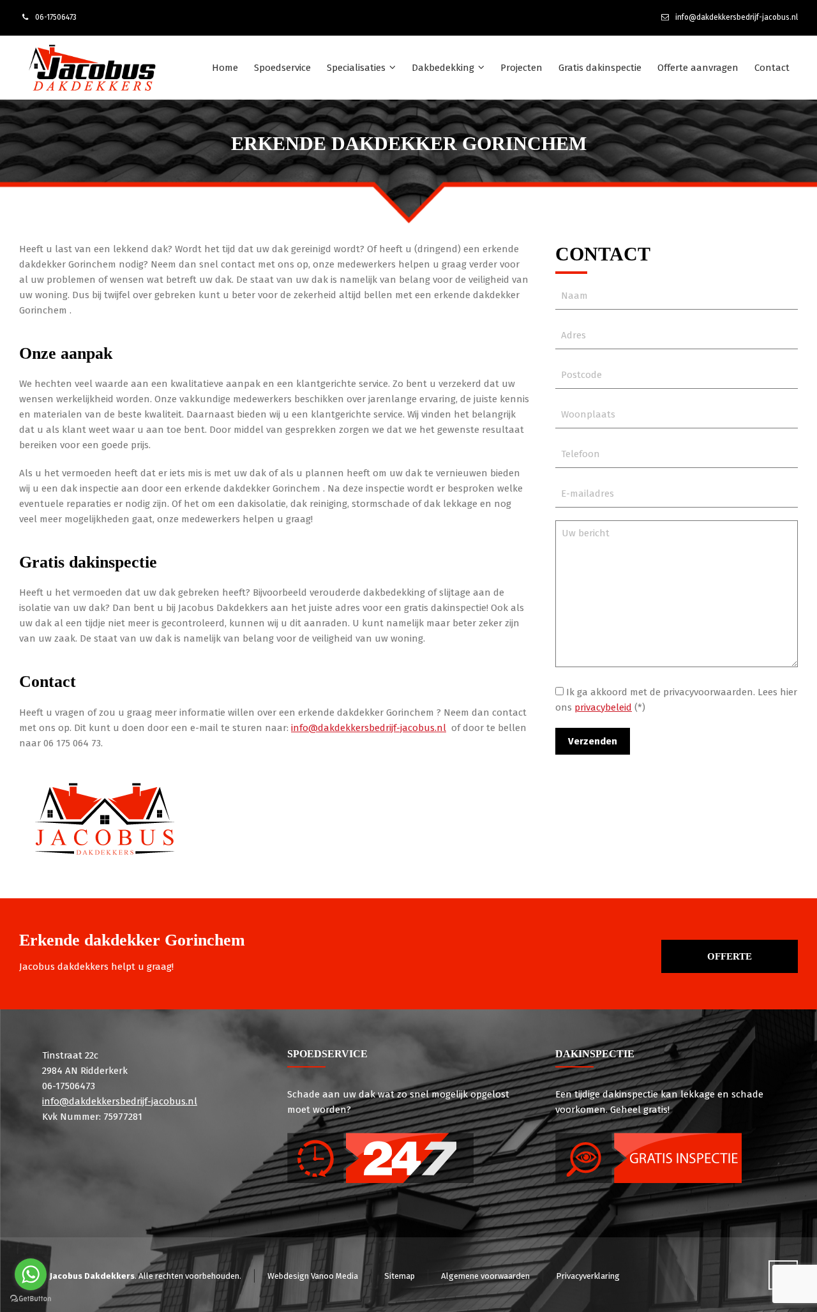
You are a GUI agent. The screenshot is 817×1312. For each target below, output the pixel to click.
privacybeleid (603, 707)
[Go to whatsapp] (31, 1274)
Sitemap (399, 1276)
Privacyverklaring (588, 1276)
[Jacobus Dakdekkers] (92, 68)
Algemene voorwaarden (485, 1276)
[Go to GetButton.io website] (30, 1299)
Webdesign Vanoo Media (312, 1276)
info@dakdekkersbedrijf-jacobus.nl (736, 17)
